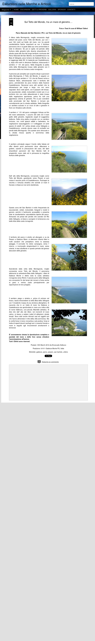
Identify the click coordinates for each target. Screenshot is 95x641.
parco (45, 352)
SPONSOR (62, 9)
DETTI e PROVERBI (39, 9)
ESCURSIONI (25, 9)
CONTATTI (71, 9)
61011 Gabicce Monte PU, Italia (52, 348)
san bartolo (58, 352)
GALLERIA (52, 9)
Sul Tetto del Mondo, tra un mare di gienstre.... (48, 21)
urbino (65, 352)
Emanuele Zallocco (59, 345)
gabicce (39, 352)
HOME (16, 9)
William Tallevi (82, 28)
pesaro (50, 352)
